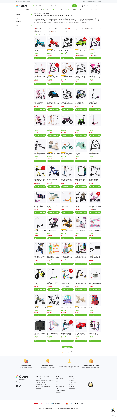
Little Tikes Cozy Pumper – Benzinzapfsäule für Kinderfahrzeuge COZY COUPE (94, 308)
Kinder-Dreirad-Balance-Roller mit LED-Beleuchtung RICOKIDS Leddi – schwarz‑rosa (81, 257)
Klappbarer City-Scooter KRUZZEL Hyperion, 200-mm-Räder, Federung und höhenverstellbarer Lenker (81, 77)
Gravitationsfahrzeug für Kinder (52, 205)
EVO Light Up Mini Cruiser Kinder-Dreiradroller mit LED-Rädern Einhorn (52, 334)
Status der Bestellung (40, 378)
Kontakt (99, 1)
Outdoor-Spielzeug (37, 13)
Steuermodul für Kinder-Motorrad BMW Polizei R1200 (95, 282)
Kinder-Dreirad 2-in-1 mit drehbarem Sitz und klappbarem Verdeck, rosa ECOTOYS (39, 103)
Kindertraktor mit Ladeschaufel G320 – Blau (53, 103)
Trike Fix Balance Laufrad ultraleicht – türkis (66, 154)
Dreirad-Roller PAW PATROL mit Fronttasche (67, 205)
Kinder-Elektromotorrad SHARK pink (66, 128)
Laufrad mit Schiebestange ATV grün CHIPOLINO (81, 128)
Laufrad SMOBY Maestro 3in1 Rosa (81, 231)
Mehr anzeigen (37, 24)
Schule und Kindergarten (62, 9)
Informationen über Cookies (60, 387)
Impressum (58, 392)
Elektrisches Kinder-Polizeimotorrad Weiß (79, 103)
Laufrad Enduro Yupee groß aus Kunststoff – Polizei (40, 308)
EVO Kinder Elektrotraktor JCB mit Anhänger (67, 231)
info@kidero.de (22, 379)
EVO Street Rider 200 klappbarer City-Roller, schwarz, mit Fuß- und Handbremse (94, 180)
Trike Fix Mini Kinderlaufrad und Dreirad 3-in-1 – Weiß (39, 154)
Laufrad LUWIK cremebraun (67, 76)
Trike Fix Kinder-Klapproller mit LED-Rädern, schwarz (67, 180)
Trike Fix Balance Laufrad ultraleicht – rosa (39, 77)
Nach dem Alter (39, 9)
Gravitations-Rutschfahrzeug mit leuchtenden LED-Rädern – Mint (81, 154)
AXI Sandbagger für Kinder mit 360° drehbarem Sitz (39, 180)
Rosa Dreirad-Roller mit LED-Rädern (94, 128)
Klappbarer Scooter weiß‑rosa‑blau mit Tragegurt (93, 103)
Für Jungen (49, 9)
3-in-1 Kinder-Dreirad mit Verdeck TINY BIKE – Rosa (53, 231)
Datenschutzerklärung (40, 382)
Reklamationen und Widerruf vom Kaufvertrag (43, 387)
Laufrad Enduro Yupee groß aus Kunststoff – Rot (53, 51)
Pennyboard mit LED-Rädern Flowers (95, 231)
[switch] (113, 415)
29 (71, 351)
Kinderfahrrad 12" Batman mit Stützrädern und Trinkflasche (39, 257)
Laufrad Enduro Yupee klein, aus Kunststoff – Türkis (40, 51)
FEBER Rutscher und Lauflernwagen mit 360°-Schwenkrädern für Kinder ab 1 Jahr (67, 257)
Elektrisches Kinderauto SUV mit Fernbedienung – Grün (81, 51)
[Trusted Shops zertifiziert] (90, 385)
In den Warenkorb (41, 58)
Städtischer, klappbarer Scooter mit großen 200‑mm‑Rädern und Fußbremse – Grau (94, 154)
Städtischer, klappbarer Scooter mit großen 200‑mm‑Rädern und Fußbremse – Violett (94, 51)
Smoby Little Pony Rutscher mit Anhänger (53, 154)
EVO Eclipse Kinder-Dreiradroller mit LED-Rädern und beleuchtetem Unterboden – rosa (94, 334)
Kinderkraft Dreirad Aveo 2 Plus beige (81, 205)
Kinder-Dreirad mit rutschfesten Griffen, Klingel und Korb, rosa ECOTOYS (95, 205)
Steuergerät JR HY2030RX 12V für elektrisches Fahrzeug (39, 334)
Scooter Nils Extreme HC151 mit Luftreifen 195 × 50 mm (40, 231)
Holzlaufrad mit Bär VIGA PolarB (80, 308)
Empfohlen (36, 34)
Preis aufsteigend (43, 34)
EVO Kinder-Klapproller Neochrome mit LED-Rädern (67, 334)
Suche (74, 5)
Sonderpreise (20, 9)
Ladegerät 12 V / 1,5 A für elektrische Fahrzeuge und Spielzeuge (94, 257)
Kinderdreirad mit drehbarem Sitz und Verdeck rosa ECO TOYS (95, 77)
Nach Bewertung (59, 34)
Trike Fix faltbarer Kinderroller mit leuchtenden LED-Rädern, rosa (53, 128)
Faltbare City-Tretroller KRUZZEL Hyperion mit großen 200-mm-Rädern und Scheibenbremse (66, 51)
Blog (84, 1)
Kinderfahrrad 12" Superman (53, 179)
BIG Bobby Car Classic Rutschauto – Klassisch (80, 334)
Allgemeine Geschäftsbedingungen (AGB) (45, 380)
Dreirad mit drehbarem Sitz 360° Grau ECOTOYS (53, 308)
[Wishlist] (35, 38)
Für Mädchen (29, 9)
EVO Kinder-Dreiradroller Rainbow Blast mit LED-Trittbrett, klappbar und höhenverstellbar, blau (66, 282)
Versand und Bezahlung (91, 1)
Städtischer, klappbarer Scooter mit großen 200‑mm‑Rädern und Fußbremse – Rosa (52, 77)
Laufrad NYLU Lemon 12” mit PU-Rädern (40, 282)
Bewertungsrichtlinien (60, 390)
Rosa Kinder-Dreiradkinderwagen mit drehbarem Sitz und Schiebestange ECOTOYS (39, 128)
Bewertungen (58, 394)
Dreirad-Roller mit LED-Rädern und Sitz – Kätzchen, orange (53, 257)
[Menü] (115, 408)
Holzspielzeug (82, 9)
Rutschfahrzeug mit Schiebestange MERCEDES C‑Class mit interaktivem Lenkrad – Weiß (67, 103)
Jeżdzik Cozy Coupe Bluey (67, 307)
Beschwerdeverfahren (40, 389)
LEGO (73, 9)
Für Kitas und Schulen (60, 384)
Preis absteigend (51, 34)
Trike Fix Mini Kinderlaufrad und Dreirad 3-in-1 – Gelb (81, 282)
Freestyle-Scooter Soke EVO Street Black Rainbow (81, 180)
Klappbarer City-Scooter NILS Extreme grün (52, 282)
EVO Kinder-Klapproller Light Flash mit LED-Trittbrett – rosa (39, 205)
